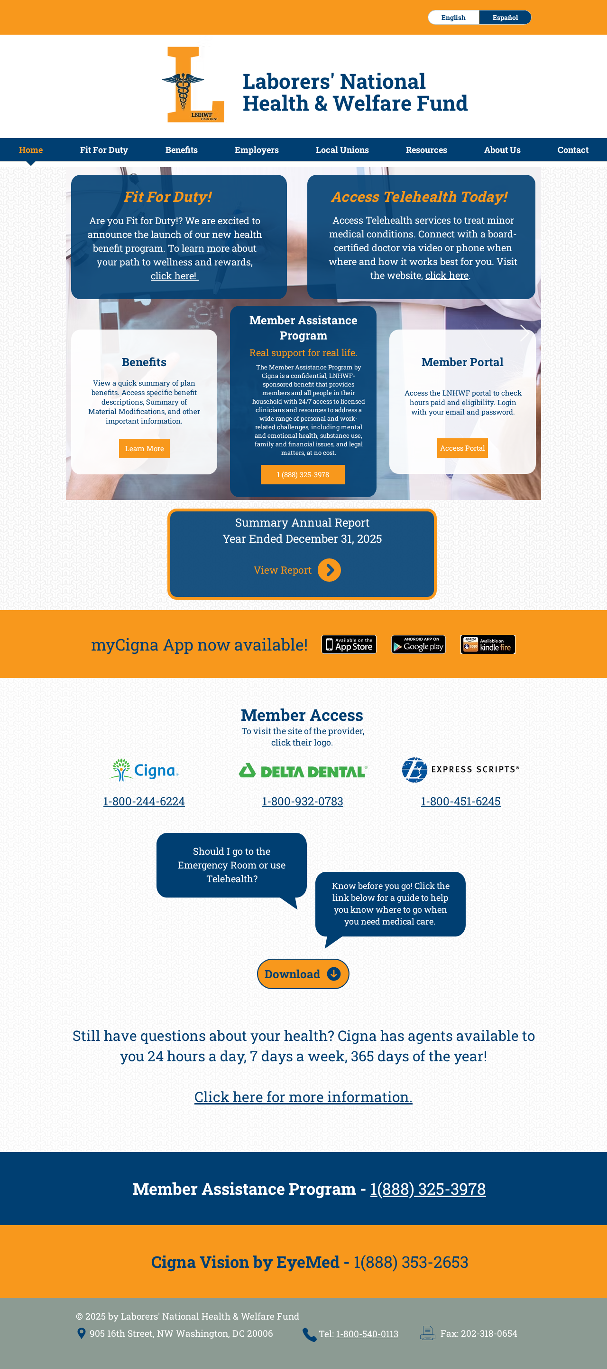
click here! (175, 275)
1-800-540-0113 (367, 1334)
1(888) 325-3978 (428, 1188)
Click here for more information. (303, 1096)
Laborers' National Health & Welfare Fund (355, 91)
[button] (181, 152)
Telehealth (389, 220)
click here (447, 275)
